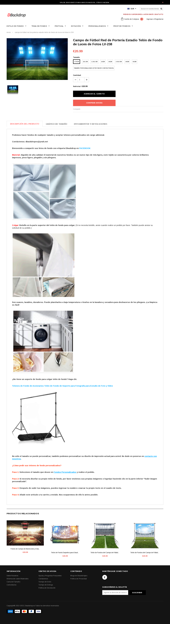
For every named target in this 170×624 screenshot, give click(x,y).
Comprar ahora (94, 103)
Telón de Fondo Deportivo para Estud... (65, 553)
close (162, 2)
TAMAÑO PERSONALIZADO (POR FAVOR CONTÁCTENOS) (94, 68)
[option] (37, 59)
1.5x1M (76, 61)
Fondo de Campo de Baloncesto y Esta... (25, 549)
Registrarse (159, 19)
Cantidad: (77, 75)
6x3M (134, 61)
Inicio (9, 32)
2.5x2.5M (119, 61)
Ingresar (150, 19)
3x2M (110, 61)
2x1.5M (85, 61)
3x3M (127, 61)
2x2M (103, 61)
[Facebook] (104, 577)
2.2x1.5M (94, 61)
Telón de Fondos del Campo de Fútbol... (105, 553)
